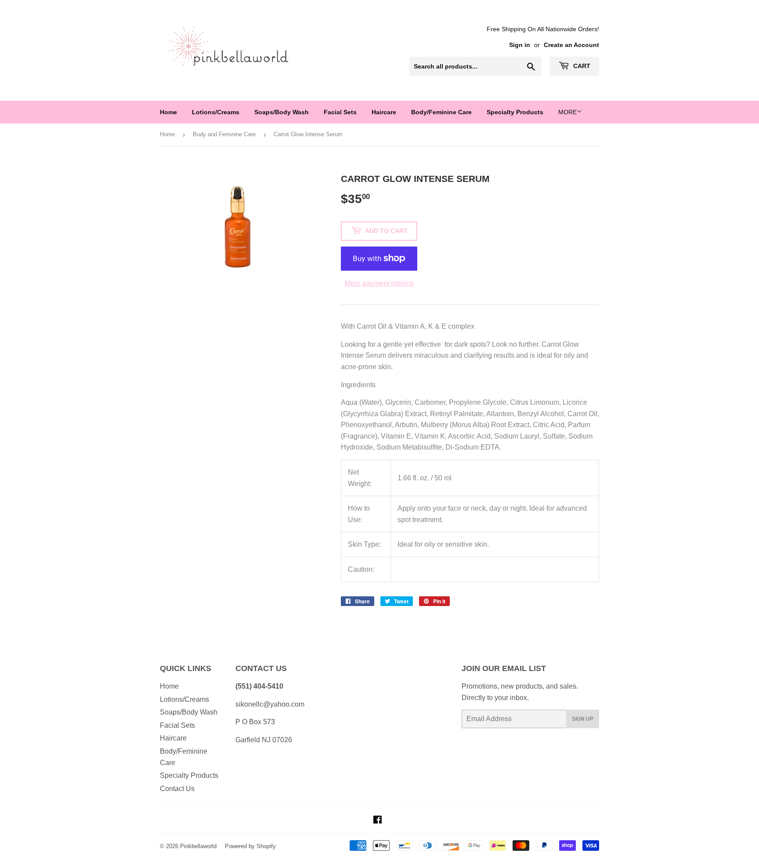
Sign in (519, 45)
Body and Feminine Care (224, 134)
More (567, 112)
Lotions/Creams (215, 112)
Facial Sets (340, 112)
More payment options (379, 283)
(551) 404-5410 (259, 686)
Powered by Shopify (250, 846)
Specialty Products (515, 112)
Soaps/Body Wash (281, 112)
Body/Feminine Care (441, 112)
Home (168, 112)
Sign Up (582, 719)
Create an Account (571, 45)
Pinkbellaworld (198, 846)
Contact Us (177, 788)
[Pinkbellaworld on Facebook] (377, 820)
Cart (580, 65)
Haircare (384, 112)
